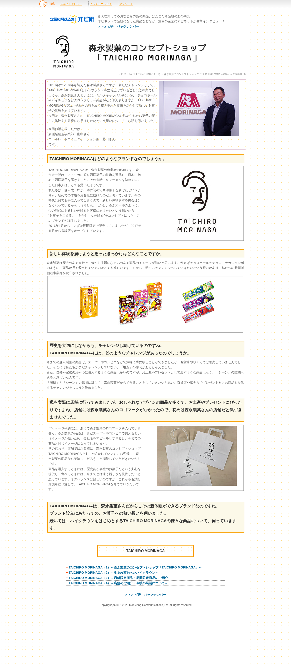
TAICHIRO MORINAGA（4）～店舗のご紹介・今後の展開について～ (118, 583)
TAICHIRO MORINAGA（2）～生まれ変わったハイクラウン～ (113, 572)
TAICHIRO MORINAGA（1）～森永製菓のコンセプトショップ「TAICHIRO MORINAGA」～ (135, 567)
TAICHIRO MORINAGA (145, 551)
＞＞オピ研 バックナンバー (118, 26)
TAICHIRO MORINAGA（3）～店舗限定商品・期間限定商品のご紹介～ (120, 578)
